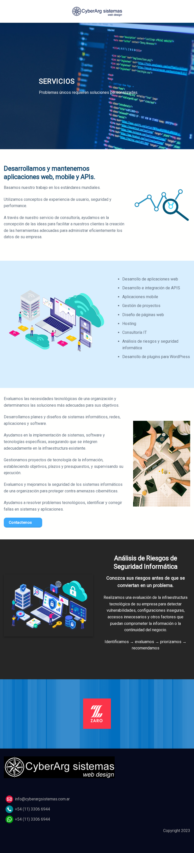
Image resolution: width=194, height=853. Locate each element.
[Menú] (7, 11)
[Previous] (10, 717)
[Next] (183, 717)
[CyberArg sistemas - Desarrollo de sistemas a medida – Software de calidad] (97, 11)
